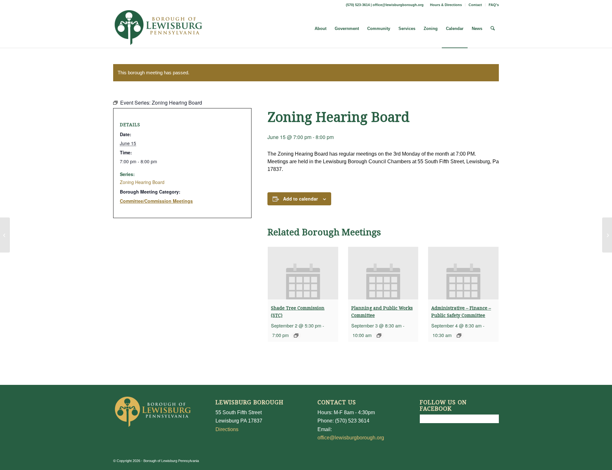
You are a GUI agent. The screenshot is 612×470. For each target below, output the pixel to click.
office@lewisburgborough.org (398, 5)
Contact (475, 5)
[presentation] (303, 273)
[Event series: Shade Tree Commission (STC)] (296, 335)
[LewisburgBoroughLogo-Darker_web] (158, 29)
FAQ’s (494, 5)
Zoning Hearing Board (142, 182)
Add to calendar (300, 198)
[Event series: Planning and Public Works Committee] (379, 335)
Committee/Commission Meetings (156, 201)
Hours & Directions (446, 5)
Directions (226, 429)
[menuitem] (446, 4)
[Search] (492, 29)
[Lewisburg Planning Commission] (5, 235)
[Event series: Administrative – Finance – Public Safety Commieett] (459, 335)
